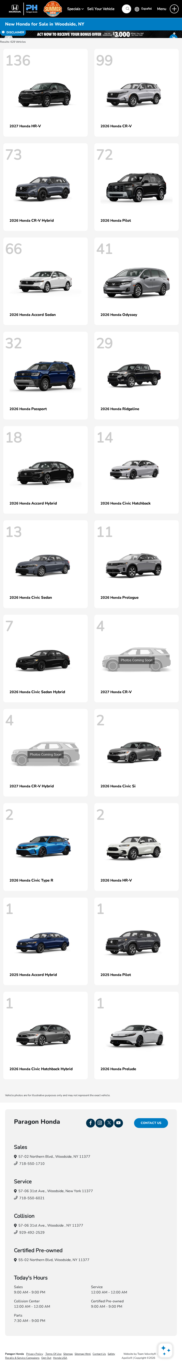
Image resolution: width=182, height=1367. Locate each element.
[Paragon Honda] (33, 8)
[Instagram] (99, 1123)
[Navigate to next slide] (178, 34)
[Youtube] (118, 1123)
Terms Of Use (53, 1354)
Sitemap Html (83, 1354)
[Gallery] (91, 34)
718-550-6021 (32, 1198)
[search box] (126, 8)
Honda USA (60, 1358)
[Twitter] (109, 1123)
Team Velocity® (146, 1354)
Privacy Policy (34, 1354)
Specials (74, 8)
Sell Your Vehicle (101, 8)
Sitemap (68, 1354)
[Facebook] (90, 1123)
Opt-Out (46, 1358)
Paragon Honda (14, 1354)
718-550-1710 (32, 1163)
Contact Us (151, 1123)
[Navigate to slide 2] (174, 33)
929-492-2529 (32, 1232)
